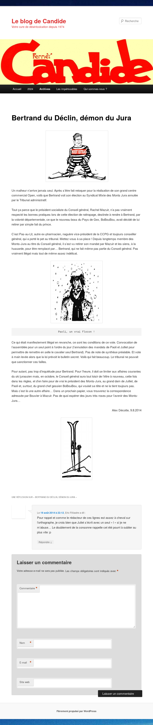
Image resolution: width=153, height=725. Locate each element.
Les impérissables (66, 89)
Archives (44, 89)
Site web (24, 682)
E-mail (25, 662)
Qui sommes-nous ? (95, 89)
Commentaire (28, 588)
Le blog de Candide (39, 21)
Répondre (45, 542)
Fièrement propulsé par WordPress (76, 711)
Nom (25, 643)
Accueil (17, 89)
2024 (30, 89)
